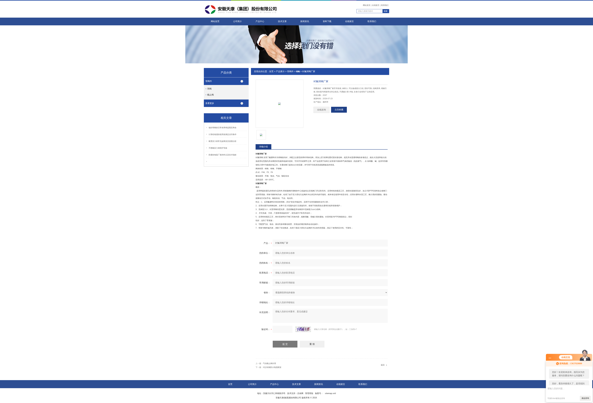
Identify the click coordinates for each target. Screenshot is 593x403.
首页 (271, 71)
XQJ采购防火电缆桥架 (272, 367)
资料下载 (327, 21)
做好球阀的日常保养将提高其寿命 (222, 128)
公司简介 (237, 21)
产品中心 (260, 21)
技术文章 (282, 21)
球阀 (209, 88)
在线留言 (375, 5)
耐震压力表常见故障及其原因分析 (222, 141)
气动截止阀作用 (269, 363)
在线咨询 (321, 110)
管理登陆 (309, 393)
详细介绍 (263, 146)
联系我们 (385, 5)
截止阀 (210, 94)
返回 (383, 365)
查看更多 (209, 103)
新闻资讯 (304, 21)
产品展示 (280, 71)
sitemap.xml (330, 393)
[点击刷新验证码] (303, 329)
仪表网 (300, 393)
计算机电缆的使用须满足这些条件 (222, 134)
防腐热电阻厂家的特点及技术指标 (222, 155)
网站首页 (366, 5)
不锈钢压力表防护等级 (218, 148)
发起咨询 (585, 398)
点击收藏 (339, 109)
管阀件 (208, 81)
